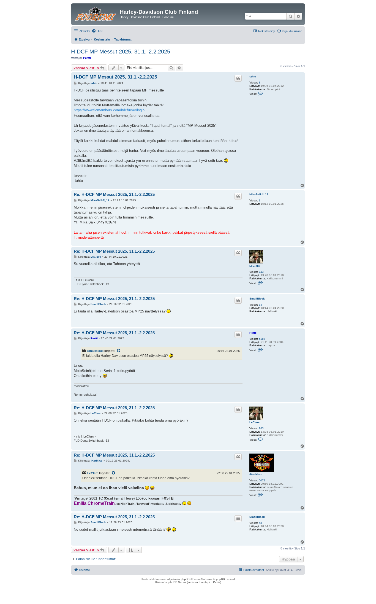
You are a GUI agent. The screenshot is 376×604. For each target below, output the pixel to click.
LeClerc (254, 265)
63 (260, 304)
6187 (262, 338)
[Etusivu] (96, 13)
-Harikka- (255, 474)
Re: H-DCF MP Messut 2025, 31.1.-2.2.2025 (114, 194)
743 (261, 271)
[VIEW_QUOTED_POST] (118, 350)
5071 (262, 480)
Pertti (87, 58)
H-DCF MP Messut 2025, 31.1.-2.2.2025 (120, 51)
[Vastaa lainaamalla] (238, 78)
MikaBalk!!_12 (258, 194)
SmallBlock (257, 298)
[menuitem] (97, 31)
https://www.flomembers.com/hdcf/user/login (109, 110)
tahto (252, 76)
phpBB (185, 579)
